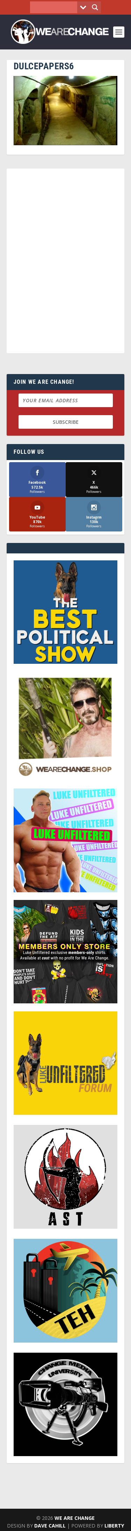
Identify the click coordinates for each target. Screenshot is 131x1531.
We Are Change (74, 1518)
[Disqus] (65, 264)
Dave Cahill (50, 1525)
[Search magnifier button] (95, 7)
